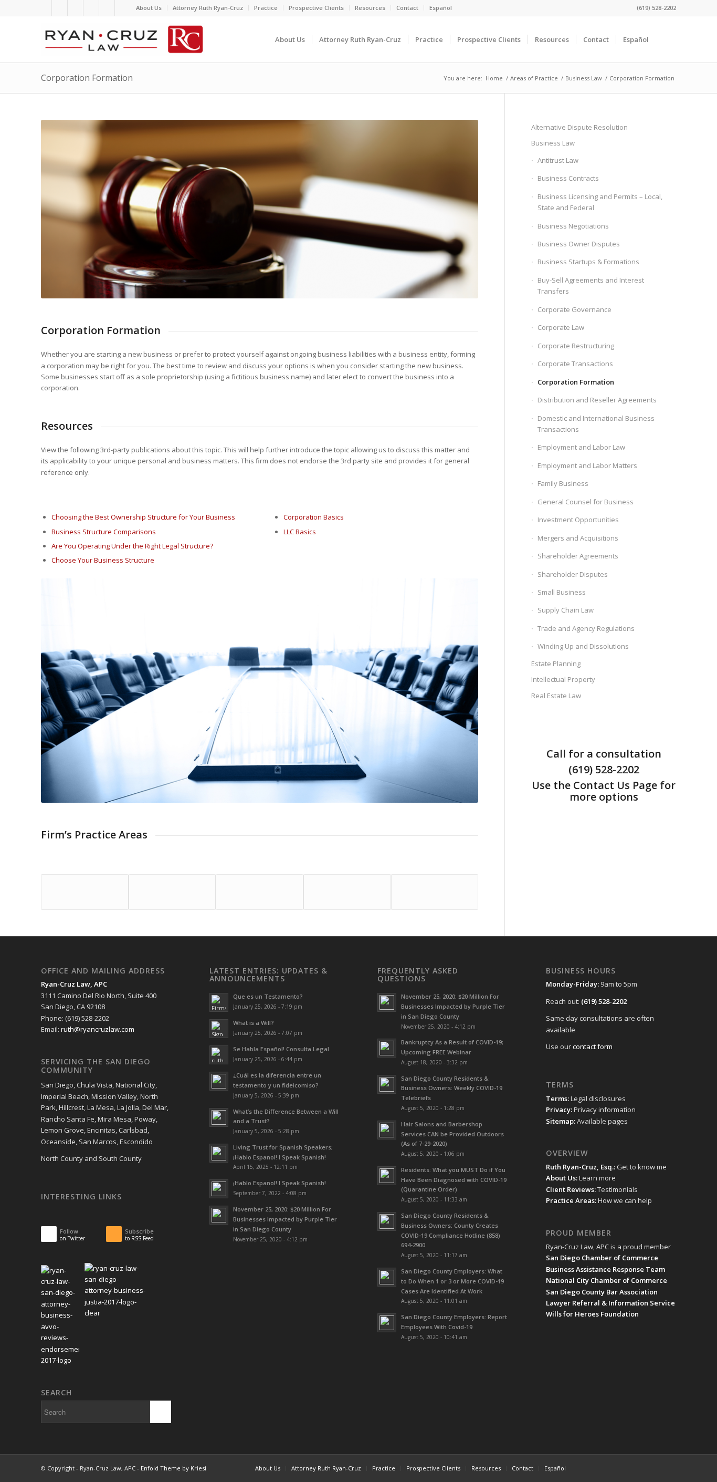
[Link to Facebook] (106, 8)
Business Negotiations (573, 226)
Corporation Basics (313, 517)
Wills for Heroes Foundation (592, 1314)
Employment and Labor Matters (587, 465)
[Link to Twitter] (43, 8)
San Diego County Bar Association (602, 1292)
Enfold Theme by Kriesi (173, 1468)
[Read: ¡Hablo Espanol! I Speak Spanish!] (218, 1188)
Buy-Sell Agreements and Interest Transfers (590, 285)
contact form (593, 1046)
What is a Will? (253, 1023)
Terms (556, 1098)
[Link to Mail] (91, 8)
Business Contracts (568, 178)
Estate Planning (556, 663)
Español (440, 8)
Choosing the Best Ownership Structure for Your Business (143, 517)
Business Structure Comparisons (103, 531)
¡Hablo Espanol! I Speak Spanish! (279, 1183)
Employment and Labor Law (581, 447)
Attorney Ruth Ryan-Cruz (208, 8)
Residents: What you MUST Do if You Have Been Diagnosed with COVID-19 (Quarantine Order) (454, 1180)
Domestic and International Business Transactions (596, 423)
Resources (370, 8)
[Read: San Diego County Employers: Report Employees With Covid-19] (386, 1322)
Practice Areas (570, 1200)
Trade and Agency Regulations (586, 628)
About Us (149, 8)
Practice (266, 8)
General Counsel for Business (585, 501)
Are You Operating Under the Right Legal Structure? (132, 546)
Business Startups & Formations (588, 261)
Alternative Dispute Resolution (579, 127)
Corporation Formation (87, 78)
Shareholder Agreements (577, 556)
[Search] (666, 39)
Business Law (553, 143)
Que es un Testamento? (268, 996)
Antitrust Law (557, 160)
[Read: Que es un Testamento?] (218, 1002)
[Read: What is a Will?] (218, 1028)
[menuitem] (149, 8)
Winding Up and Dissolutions (583, 646)
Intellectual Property (563, 679)
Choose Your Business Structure (102, 560)
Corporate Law (560, 327)
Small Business (561, 592)
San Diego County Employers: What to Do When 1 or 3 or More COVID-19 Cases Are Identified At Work (452, 1281)
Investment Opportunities (578, 519)
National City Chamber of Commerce (606, 1280)
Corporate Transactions (575, 363)
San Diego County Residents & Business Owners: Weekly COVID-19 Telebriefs (451, 1088)
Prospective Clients (316, 8)
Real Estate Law (556, 695)
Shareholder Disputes (572, 574)
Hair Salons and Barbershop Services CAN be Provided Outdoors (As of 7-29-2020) (452, 1134)
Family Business (562, 483)
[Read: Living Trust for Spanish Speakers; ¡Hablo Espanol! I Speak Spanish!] (218, 1153)
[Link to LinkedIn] (59, 8)
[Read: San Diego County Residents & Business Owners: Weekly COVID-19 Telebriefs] (386, 1084)
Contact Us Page (615, 785)
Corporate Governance (574, 309)
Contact (407, 8)
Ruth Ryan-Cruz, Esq (579, 1167)
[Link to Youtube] (75, 8)
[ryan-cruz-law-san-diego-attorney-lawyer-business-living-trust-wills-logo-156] (123, 39)
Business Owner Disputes (578, 243)
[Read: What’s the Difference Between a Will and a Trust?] (218, 1117)
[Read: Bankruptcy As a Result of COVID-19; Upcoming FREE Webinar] (386, 1048)
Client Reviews (570, 1189)
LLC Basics (299, 531)
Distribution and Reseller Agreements (597, 400)
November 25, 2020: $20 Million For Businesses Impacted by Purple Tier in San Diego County (285, 1219)
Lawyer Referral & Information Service (610, 1303)
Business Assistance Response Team (605, 1269)
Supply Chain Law (565, 610)
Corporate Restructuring (575, 345)
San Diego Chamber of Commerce (602, 1257)
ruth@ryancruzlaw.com (97, 1029)
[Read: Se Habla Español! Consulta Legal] (218, 1054)
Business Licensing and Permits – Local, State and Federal (599, 202)
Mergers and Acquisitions (577, 538)
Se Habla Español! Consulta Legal (281, 1049)
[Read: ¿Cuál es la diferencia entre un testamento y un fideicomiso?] (218, 1081)
